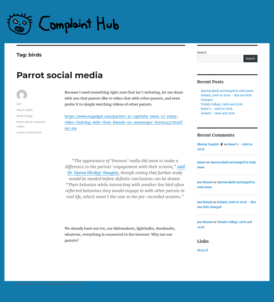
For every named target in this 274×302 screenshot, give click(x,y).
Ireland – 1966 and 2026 (218, 113)
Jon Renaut (204, 182)
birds (20, 121)
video (20, 126)
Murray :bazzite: (208, 144)
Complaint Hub (26, 283)
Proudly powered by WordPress (62, 283)
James (201, 162)
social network (35, 121)
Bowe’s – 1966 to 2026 (217, 109)
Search (202, 52)
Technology (24, 116)
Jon (19, 104)
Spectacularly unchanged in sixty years (227, 91)
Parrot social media (59, 75)
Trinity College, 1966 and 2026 (222, 104)
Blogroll (202, 250)
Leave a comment (29, 132)
